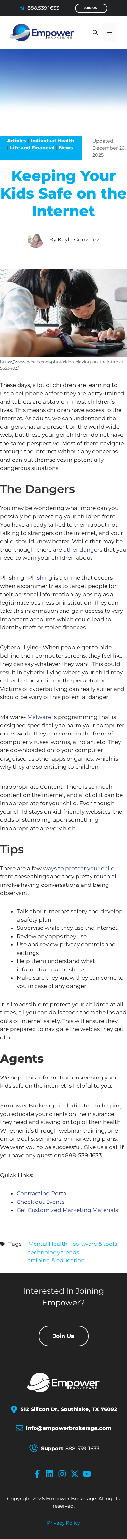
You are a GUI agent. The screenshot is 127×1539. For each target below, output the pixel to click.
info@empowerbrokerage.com (68, 1428)
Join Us (90, 8)
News (66, 148)
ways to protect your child (79, 868)
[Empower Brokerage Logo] (63, 1382)
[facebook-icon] (38, 1474)
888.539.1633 (43, 8)
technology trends (53, 1252)
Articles (16, 141)
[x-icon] (75, 1474)
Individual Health (52, 141)
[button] (95, 32)
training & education (56, 1260)
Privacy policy (63, 1523)
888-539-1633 (82, 1448)
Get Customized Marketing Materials (67, 1210)
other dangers (82, 549)
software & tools (95, 1244)
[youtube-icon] (88, 1474)
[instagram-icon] (63, 1474)
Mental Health (47, 1244)
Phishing (40, 577)
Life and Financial (32, 148)
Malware (39, 717)
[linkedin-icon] (51, 1474)
